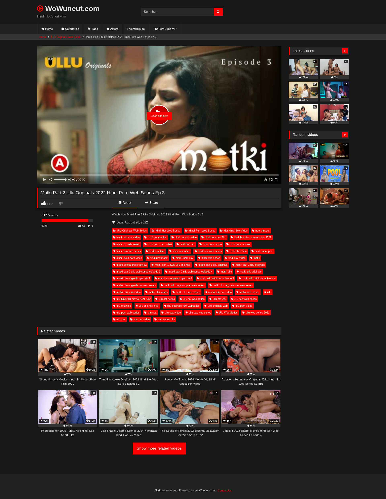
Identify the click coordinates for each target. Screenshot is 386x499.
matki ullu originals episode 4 (259, 278)
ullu (269, 292)
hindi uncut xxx (184, 257)
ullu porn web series (128, 312)
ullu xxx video (141, 319)
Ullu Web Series (228, 312)
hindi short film (238, 251)
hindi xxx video (236, 257)
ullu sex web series (200, 312)
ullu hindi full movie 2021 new (133, 298)
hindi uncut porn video (129, 257)
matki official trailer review (131, 264)
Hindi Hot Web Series (167, 230)
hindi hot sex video (186, 237)
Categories (72, 28)
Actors (114, 28)
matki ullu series (158, 292)
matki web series (249, 292)
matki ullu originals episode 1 (133, 278)
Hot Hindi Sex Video (235, 230)
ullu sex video (173, 312)
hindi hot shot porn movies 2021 (252, 237)
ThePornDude (136, 28)
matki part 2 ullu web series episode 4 (190, 271)
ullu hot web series (194, 298)
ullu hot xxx (219, 298)
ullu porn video (243, 305)
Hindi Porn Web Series (202, 230)
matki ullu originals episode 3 (217, 278)
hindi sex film (156, 251)
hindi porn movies (240, 244)
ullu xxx (120, 319)
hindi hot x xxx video (160, 244)
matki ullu (226, 271)
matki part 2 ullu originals (250, 264)
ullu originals (123, 305)
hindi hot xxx (187, 244)
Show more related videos (159, 448)
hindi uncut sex (159, 257)
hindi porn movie (212, 244)
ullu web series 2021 (257, 312)
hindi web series (210, 257)
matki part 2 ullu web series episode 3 (138, 271)
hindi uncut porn (264, 251)
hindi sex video (181, 251)
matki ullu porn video (128, 292)
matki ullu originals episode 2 (175, 278)
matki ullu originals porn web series (184, 285)
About (126, 202)
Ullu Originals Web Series (66, 36)
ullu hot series (167, 298)
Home (49, 28)
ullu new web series (245, 298)
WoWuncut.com (71, 8)
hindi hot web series (128, 244)
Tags (95, 28)
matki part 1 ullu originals (213, 264)
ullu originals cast (149, 305)
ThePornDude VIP (165, 28)
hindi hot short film (215, 237)
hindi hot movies (157, 237)
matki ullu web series (188, 292)
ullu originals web (218, 305)
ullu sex (152, 312)
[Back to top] (373, 487)
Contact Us (225, 490)
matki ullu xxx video (220, 292)
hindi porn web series (128, 251)
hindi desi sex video (128, 237)
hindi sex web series (210, 251)
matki (257, 257)
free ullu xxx (262, 230)
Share (153, 202)
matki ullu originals (251, 271)
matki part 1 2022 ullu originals (172, 264)
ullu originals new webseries (183, 305)
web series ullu (166, 319)
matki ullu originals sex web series (233, 285)
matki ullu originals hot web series (136, 285)
